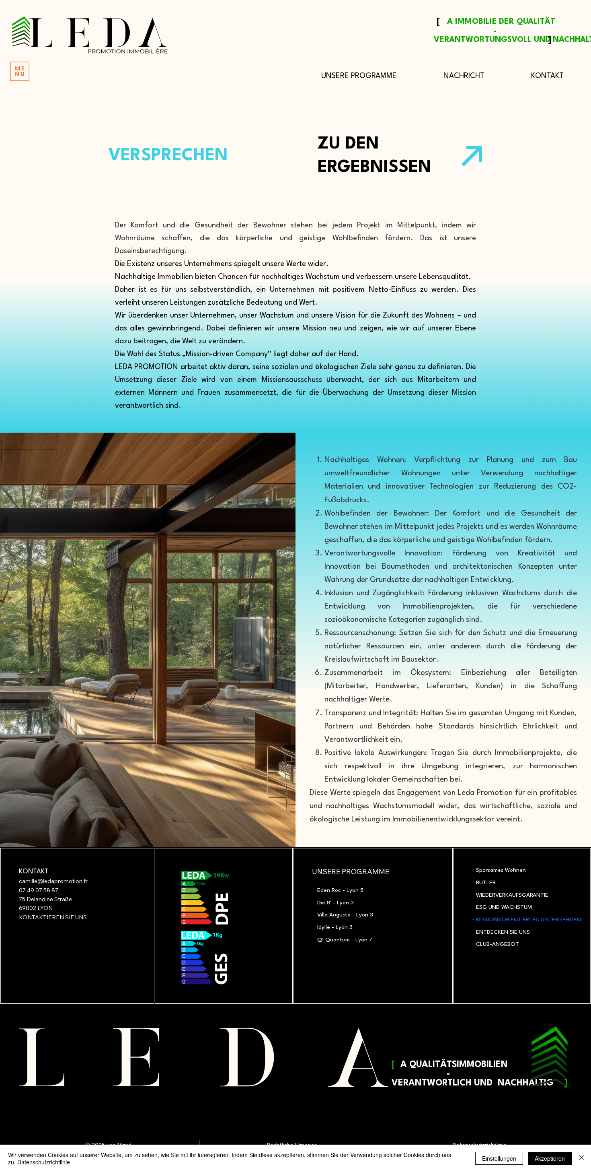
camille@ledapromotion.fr (53, 881)
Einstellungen (499, 1158)
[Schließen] (581, 1158)
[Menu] (20, 71)
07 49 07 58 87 (38, 890)
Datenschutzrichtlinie (43, 1162)
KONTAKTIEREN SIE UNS (53, 917)
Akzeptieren (550, 1158)
